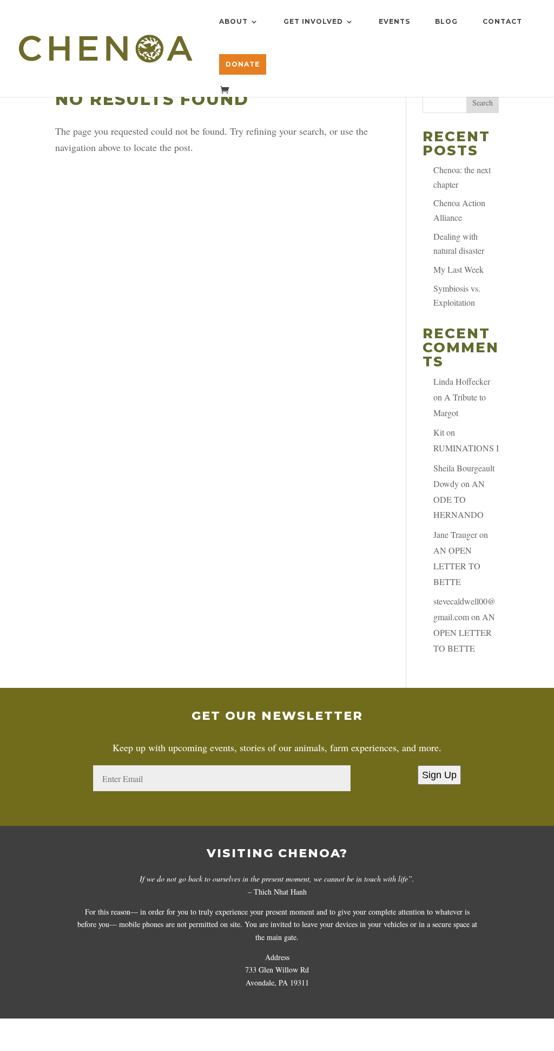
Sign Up (439, 775)
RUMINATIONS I (466, 448)
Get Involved (313, 21)
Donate (243, 64)
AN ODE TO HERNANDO (459, 499)
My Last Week (458, 269)
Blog (446, 21)
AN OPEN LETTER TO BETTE (456, 565)
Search (482, 102)
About (233, 21)
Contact (502, 21)
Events (394, 21)
